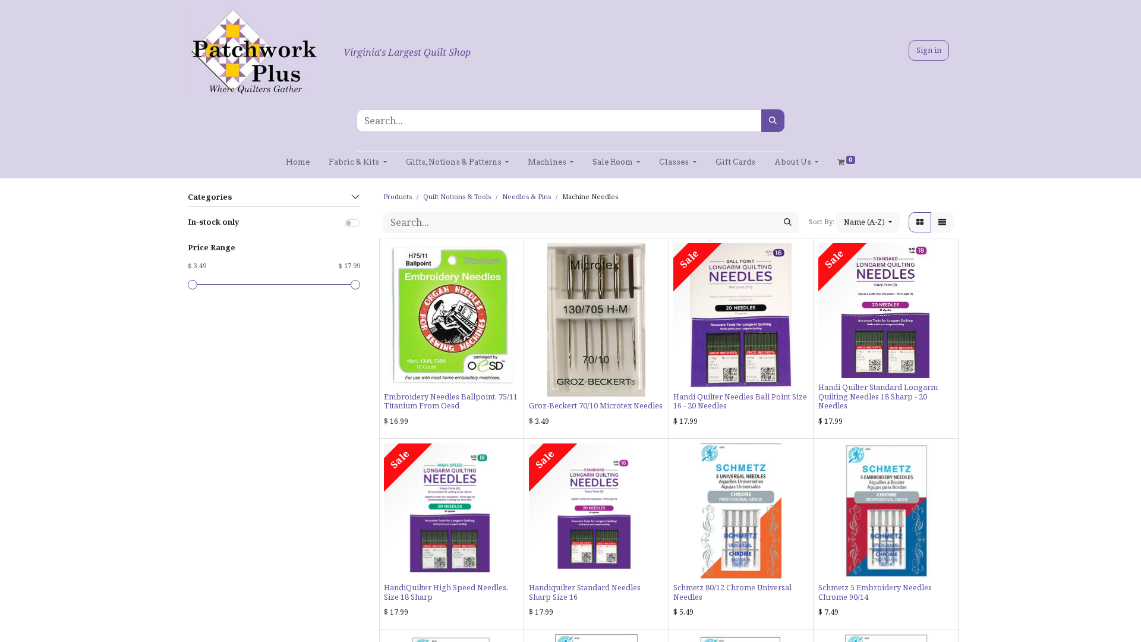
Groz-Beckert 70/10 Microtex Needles (596, 405)
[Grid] (920, 222)
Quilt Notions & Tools (457, 196)
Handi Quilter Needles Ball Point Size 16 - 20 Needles (740, 401)
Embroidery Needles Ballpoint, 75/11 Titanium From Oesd (451, 401)
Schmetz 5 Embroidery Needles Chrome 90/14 (875, 592)
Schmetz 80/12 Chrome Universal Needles (732, 592)
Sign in (928, 50)
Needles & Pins (526, 196)
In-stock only (213, 221)
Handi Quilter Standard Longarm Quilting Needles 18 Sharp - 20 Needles (878, 396)
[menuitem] (297, 162)
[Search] (772, 120)
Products (397, 196)
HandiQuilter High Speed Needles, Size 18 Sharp (446, 592)
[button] (868, 222)
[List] (942, 222)
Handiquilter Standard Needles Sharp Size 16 (585, 592)
